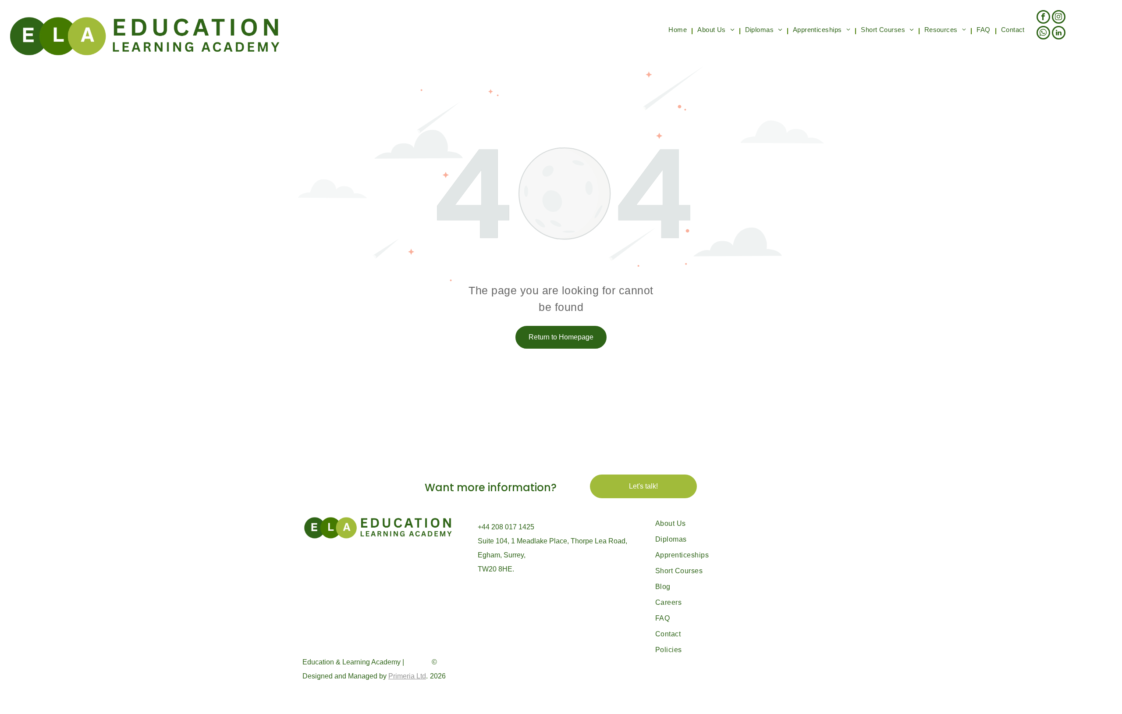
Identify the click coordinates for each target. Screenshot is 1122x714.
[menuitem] (678, 30)
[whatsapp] (1043, 34)
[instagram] (1058, 18)
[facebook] (1043, 18)
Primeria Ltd (407, 676)
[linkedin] (1058, 34)
